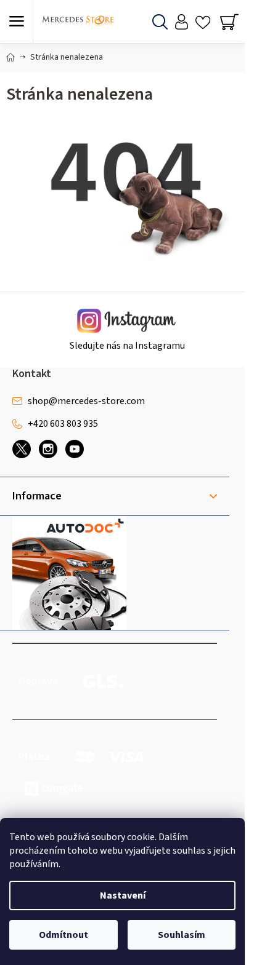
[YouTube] (74, 449)
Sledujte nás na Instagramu (127, 345)
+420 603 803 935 (63, 424)
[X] (21, 449)
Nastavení (122, 895)
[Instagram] (48, 449)
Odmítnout (63, 935)
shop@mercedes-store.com (86, 401)
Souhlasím (181, 935)
